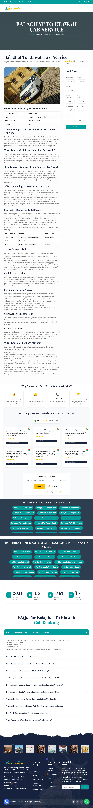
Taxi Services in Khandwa (45, 577)
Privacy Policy (38, 780)
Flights (50, 778)
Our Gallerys (37, 776)
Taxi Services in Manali (22, 567)
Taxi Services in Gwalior (47, 572)
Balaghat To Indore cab (70, 508)
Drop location (80, 96)
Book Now (76, 127)
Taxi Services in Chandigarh (47, 567)
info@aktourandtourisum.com (15, 788)
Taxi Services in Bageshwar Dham (69, 562)
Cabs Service (52, 774)
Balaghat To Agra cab (22, 518)
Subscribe (86, 787)
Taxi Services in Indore (42, 562)
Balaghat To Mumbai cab (24, 513)
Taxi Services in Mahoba (24, 572)
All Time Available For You (28, 2)
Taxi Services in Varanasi (45, 552)
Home (31, 34)
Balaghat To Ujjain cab (71, 518)
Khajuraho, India (10, 2)
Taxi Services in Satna (71, 567)
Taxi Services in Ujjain (22, 577)
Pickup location (68, 96)
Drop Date (80, 106)
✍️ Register (52, 486)
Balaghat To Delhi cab (47, 513)
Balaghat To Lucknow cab (22, 528)
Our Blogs (51, 782)
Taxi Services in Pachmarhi (69, 557)
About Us (36, 772)
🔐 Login (39, 486)
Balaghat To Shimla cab (70, 533)
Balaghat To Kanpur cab (46, 528)
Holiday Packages (51, 769)
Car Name (80, 116)
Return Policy (38, 790)
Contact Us (52, 786)
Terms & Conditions (37, 785)
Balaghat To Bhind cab (23, 508)
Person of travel (69, 116)
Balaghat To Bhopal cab (46, 508)
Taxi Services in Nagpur (45, 557)
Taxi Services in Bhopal (20, 562)
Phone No (69, 86)
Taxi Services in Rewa (70, 572)
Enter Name (70, 78)
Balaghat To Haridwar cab (71, 528)
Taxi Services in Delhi (22, 552)
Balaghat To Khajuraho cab (46, 518)
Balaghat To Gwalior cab (21, 523)
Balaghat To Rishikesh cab (71, 523)
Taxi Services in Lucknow (69, 577)
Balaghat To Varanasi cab (45, 523)
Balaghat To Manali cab (46, 533)
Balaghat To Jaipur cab (70, 513)
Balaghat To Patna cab (23, 533)
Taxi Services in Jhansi (22, 557)
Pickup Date (70, 106)
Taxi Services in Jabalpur (69, 552)
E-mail (79, 78)
